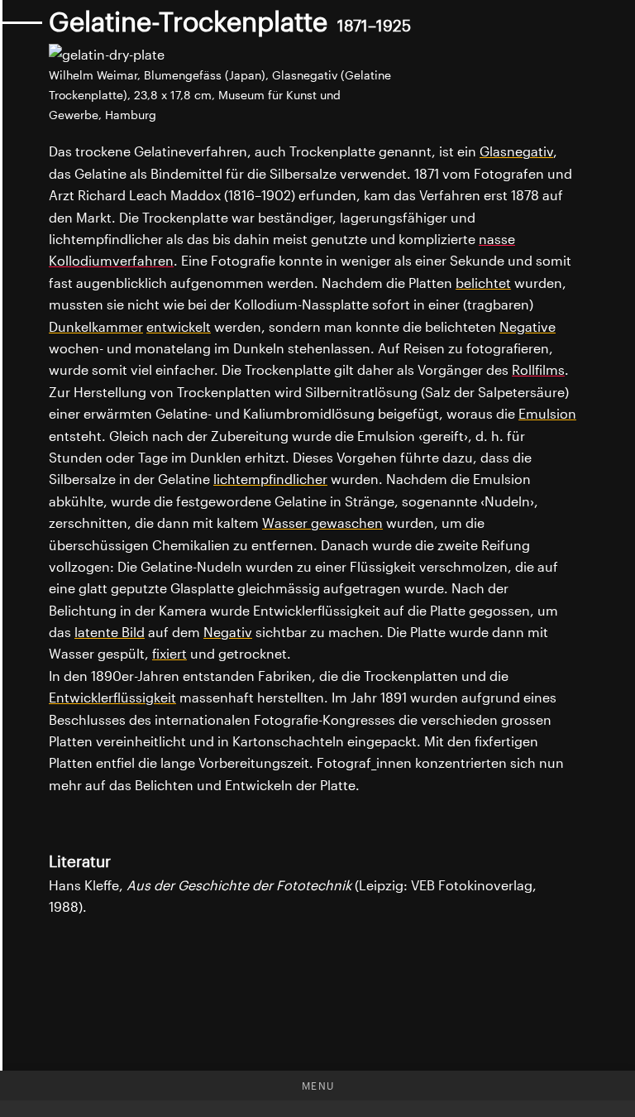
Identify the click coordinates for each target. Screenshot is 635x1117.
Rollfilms (538, 369)
